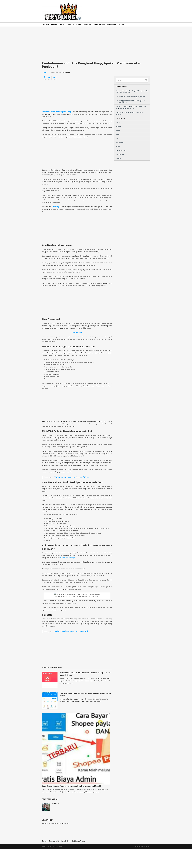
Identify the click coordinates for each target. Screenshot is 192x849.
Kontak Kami (65, 841)
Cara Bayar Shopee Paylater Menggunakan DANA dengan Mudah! (71, 786)
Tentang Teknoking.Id (50, 841)
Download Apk (77, 332)
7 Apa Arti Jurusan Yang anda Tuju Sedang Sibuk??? (129, 113)
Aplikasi (46, 24)
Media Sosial (77, 24)
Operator (87, 24)
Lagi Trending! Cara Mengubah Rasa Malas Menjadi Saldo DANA (85, 694)
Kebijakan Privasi (78, 841)
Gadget (62, 24)
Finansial (54, 24)
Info (69, 24)
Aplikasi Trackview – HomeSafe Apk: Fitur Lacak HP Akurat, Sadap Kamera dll (131, 107)
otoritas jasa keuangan (67, 558)
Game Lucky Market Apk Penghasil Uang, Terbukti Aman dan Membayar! (132, 92)
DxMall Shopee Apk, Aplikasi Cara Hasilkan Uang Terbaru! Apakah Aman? (85, 673)
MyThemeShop (145, 846)
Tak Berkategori (99, 24)
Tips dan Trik (111, 24)
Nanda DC (46, 72)
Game (118, 134)
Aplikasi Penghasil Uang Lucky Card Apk (70, 631)
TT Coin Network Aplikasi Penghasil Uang (71, 477)
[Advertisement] (96, 45)
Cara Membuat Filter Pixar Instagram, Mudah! (130, 97)
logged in (53, 823)
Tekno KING (46, 846)
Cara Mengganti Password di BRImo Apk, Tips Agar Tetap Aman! (130, 101)
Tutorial (122, 24)
